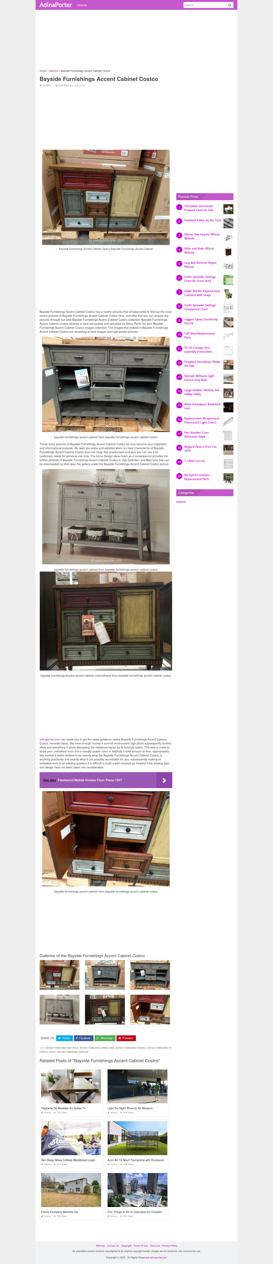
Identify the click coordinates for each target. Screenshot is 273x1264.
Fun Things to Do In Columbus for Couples (135, 1212)
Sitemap (100, 1245)
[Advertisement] (136, 41)
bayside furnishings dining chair (97, 1048)
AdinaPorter (56, 4)
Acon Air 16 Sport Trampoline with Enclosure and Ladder (143, 1160)
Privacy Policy (169, 1245)
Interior (82, 5)
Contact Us (113, 1245)
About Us (155, 1245)
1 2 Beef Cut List (194, 461)
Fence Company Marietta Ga (59, 1212)
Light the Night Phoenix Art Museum (130, 1108)
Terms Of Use (141, 1245)
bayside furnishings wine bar (72, 1052)
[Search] (230, 5)
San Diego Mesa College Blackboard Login (68, 1160)
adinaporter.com (50, 739)
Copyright (126, 1245)
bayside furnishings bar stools (62, 1048)
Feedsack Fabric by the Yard (202, 220)
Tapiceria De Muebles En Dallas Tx (63, 1108)
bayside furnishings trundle (131, 1048)
